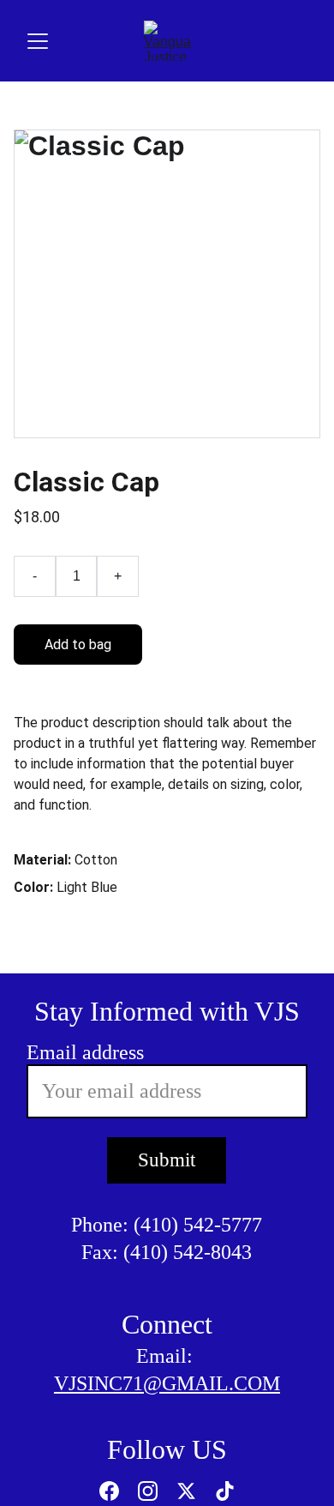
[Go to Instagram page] (148, 1491)
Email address (85, 1052)
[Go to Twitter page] (186, 1491)
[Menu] (37, 41)
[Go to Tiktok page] (225, 1491)
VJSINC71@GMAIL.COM (167, 1383)
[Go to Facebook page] (109, 1491)
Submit (166, 1160)
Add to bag (78, 644)
